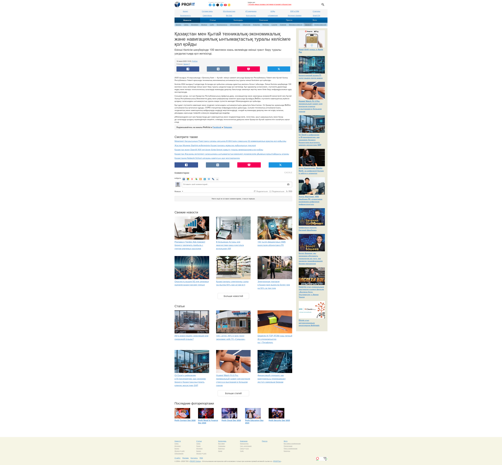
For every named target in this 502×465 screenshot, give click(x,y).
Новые (178, 191)
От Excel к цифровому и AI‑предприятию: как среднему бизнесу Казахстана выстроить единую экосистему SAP (310, 139)
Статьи (213, 20)
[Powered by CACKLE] (288, 172)
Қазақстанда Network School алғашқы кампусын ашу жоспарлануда (207, 158)
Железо (204, 24)
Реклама (185, 458)
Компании (263, 20)
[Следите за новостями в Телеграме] (213, 5)
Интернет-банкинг (294, 15)
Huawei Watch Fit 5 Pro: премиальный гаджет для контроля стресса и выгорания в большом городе (310, 106)
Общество (246, 24)
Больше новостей (233, 296)
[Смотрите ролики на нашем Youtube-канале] (225, 5)
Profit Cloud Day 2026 (231, 420)
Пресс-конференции (290, 448)
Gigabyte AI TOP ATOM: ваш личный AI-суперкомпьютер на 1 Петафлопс (275, 339)
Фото (315, 20)
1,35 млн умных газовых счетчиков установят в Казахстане (269, 4)
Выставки (221, 443)
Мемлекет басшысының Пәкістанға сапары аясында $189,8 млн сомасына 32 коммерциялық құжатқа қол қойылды (230, 141)
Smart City (316, 15)
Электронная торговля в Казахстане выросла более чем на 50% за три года (274, 285)
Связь (186, 24)
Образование (235, 24)
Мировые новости (295, 24)
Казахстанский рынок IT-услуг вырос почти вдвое (311, 76)
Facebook (217, 127)
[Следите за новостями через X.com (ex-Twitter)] (217, 5)
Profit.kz (195, 61)
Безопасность (185, 15)
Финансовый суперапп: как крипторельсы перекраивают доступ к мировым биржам (272, 378)
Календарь (238, 20)
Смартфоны (207, 15)
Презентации (288, 446)
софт (183, 451)
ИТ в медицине (250, 11)
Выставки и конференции (292, 443)
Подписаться (278, 191)
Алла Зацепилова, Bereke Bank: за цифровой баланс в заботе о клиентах (311, 170)
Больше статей (233, 393)
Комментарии (182, 172)
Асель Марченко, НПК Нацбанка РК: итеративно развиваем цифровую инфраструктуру (310, 200)
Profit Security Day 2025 (279, 420)
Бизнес (178, 24)
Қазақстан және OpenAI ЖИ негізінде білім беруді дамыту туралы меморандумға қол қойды (219, 149)
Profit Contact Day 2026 (185, 420)
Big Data (229, 15)
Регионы (266, 24)
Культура (256, 24)
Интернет (194, 24)
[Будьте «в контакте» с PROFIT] (221, 5)
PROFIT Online (195, 461)
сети (247, 448)
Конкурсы (221, 448)
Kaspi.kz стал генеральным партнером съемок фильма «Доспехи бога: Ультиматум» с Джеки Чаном (311, 291)
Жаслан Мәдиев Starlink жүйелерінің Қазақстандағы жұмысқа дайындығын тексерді (215, 145)
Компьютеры (244, 443)
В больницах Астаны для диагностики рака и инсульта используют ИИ (230, 245)
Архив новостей (320, 24)
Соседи (274, 24)
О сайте (177, 458)
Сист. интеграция (246, 446)
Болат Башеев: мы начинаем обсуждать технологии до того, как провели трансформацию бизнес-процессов (311, 258)
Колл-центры (251, 15)
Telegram (228, 127)
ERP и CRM (294, 11)
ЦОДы (272, 11)
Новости (187, 20)
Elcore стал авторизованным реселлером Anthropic (309, 323)
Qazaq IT (308, 24)
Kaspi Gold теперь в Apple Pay (311, 50)
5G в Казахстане (229, 11)
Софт (212, 24)
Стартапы (316, 11)
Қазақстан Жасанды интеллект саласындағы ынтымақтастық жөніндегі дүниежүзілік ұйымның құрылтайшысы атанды (232, 153)
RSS (290, 191)
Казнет (185, 11)
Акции (220, 451)
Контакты (194, 458)
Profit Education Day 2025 (254, 421)
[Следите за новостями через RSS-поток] (229, 5)
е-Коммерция (273, 15)
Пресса (289, 20)
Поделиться (262, 191)
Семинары (221, 446)
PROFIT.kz (277, 461)
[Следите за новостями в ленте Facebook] (210, 5)
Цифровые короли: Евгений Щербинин (308, 228)
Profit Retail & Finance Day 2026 (208, 421)
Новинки (283, 24)
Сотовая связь (207, 11)
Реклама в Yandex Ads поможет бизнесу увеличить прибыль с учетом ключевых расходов (190, 245)
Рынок (198, 446)
